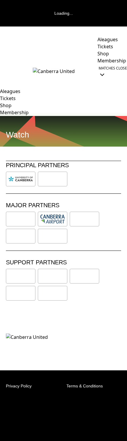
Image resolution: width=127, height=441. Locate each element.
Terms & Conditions (84, 386)
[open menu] (4, 71)
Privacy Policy (19, 386)
